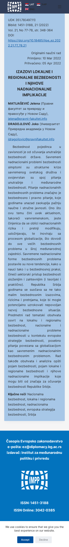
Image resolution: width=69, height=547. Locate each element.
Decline (43, 539)
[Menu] (59, 7)
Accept (25, 539)
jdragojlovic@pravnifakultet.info (31, 139)
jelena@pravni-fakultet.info (27, 119)
